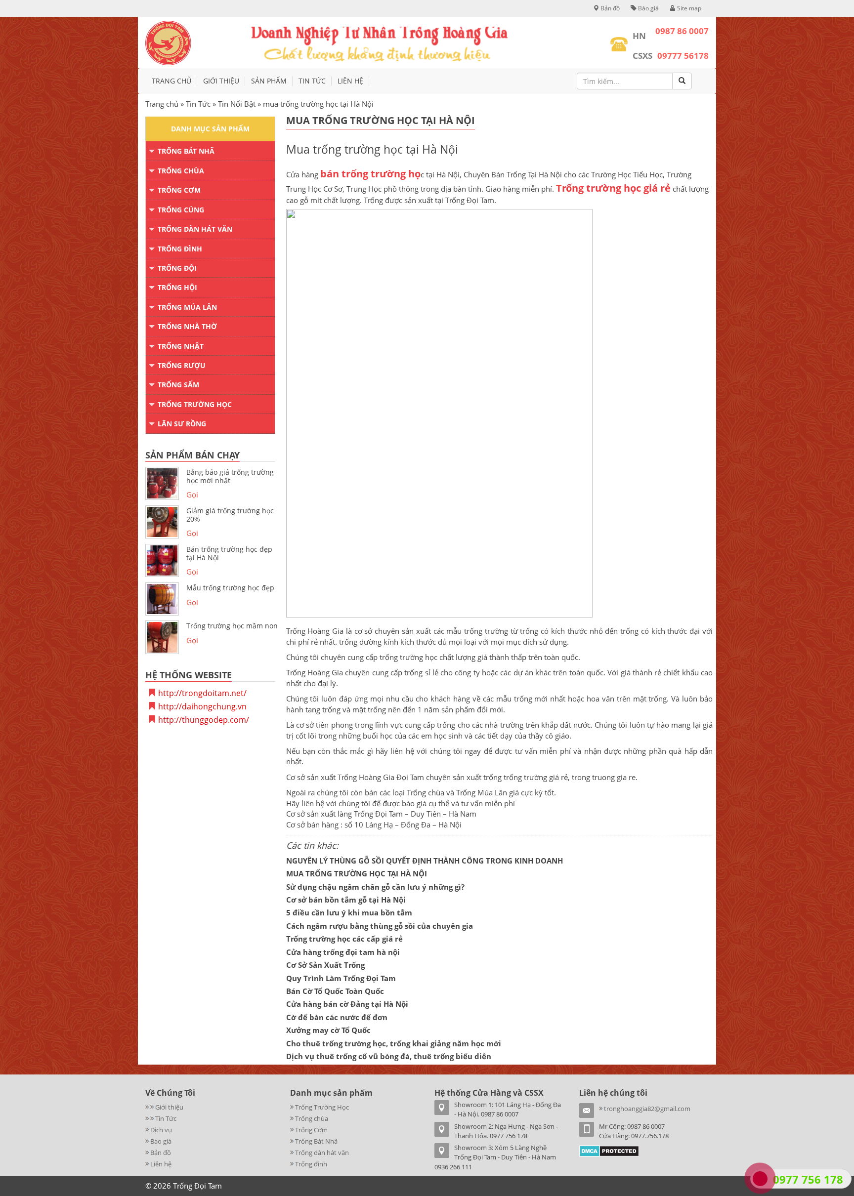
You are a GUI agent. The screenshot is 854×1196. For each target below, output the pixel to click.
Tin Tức (312, 80)
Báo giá (648, 8)
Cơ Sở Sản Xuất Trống (325, 965)
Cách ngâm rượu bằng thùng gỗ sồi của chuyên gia (379, 926)
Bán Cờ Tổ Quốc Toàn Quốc (335, 991)
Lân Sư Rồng (182, 423)
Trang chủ (171, 80)
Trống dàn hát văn (195, 229)
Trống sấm (178, 384)
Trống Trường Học (195, 404)
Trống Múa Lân (187, 307)
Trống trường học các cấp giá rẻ (344, 939)
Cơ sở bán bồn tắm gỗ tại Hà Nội (346, 900)
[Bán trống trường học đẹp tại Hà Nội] (162, 560)
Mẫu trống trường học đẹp (230, 587)
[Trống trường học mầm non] (162, 637)
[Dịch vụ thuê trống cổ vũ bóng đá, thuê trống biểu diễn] (147, 1118)
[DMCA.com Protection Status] (609, 1150)
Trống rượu (182, 365)
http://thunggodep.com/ (203, 719)
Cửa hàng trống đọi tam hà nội (343, 952)
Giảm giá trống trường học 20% (230, 515)
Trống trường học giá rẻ (613, 188)
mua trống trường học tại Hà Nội (380, 120)
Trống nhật (181, 346)
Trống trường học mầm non (232, 625)
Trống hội (177, 287)
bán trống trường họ (370, 173)
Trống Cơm (179, 190)
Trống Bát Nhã (186, 151)
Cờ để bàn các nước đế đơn (336, 1017)
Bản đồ (609, 8)
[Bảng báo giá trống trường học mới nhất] (162, 483)
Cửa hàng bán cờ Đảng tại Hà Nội (347, 1004)
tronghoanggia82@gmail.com (647, 1108)
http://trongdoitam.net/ (202, 693)
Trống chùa (181, 170)
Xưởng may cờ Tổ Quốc (328, 1030)
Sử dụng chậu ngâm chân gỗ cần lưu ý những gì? (375, 887)
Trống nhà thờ (187, 326)
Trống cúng (181, 209)
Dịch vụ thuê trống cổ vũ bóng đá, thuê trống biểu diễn (388, 1056)
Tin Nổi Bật (237, 104)
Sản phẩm (269, 80)
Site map (688, 8)
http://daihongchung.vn (202, 706)
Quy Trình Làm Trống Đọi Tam (341, 978)
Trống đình (180, 248)
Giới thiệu (221, 80)
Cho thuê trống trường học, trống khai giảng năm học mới (393, 1043)
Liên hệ (350, 80)
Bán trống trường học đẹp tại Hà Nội (229, 553)
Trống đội (177, 268)
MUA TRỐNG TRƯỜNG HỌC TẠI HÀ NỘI (356, 873)
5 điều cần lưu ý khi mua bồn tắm (349, 912)
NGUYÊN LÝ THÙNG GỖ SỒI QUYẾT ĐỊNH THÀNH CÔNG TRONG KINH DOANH (424, 861)
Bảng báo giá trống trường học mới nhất (230, 476)
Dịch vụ (161, 1129)
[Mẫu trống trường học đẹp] (162, 599)
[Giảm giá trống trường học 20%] (162, 522)
